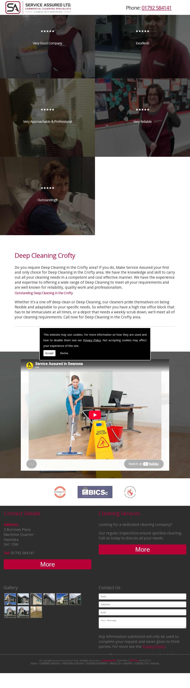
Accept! (49, 353)
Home (34, 663)
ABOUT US (115, 663)
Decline (64, 353)
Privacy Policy (92, 340)
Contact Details (22, 513)
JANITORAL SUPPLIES (73, 663)
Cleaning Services (119, 513)
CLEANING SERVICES (50, 663)
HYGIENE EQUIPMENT (97, 663)
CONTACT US (141, 663)
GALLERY (127, 663)
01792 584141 (156, 7)
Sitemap (155, 663)
